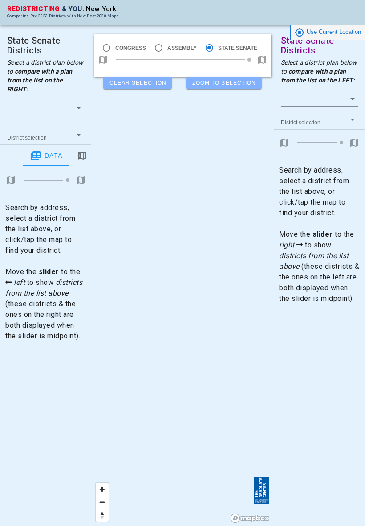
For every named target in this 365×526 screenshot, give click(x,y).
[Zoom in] (102, 489)
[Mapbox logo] (249, 518)
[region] (182, 263)
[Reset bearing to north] (102, 515)
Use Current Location (333, 32)
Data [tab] (53, 155)
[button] (45, 108)
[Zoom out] (102, 502)
